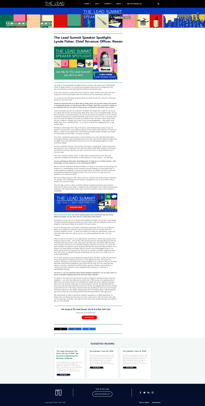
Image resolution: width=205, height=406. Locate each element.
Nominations (156, 402)
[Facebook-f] (140, 393)
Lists (96, 4)
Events (86, 4)
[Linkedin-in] (149, 393)
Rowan (63, 87)
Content (107, 4)
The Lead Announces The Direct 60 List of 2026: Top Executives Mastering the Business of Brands (67, 355)
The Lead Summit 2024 (63, 215)
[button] (158, 3)
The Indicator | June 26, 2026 (101, 351)
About (118, 4)
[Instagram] (153, 393)
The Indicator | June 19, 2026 (134, 351)
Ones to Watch (144, 402)
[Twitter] (144, 393)
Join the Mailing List (134, 4)
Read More (63, 375)
